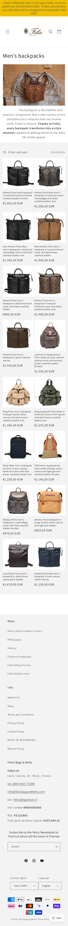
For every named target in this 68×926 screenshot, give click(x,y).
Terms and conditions (21, 714)
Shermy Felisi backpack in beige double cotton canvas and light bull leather (48, 522)
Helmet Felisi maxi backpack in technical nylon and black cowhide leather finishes (17, 195)
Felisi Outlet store (18, 673)
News (11, 706)
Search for (14, 697)
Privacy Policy (16, 723)
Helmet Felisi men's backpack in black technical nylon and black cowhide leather (17, 305)
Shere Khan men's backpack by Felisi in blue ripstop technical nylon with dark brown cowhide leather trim (17, 470)
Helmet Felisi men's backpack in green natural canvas (16, 357)
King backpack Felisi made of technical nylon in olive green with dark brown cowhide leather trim (49, 416)
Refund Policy (16, 748)
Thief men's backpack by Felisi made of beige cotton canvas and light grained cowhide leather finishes (48, 470)
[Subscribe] (56, 846)
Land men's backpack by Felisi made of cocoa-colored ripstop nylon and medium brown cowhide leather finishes (49, 360)
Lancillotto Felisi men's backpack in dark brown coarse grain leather (15, 576)
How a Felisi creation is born (25, 631)
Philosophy (14, 639)
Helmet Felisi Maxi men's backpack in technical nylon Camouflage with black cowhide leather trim (48, 197)
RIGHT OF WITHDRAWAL (22, 740)
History (12, 648)
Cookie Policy (16, 731)
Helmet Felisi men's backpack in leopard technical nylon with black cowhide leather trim (48, 305)
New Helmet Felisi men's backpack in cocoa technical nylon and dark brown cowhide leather (48, 251)
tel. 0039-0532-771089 (21, 783)
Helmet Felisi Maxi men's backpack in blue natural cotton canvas (47, 576)
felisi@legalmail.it (25, 799)
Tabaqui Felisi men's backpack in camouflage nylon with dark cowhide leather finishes (16, 524)
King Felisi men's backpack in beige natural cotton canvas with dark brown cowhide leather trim (17, 416)
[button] (7, 32)
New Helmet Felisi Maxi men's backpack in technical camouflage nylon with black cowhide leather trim (17, 251)
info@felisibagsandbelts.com (26, 791)
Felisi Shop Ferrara (19, 665)
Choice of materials (19, 656)
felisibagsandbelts (28, 919)
